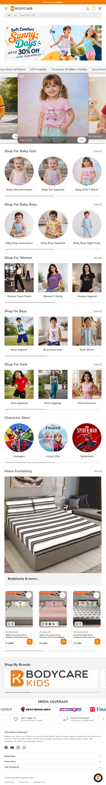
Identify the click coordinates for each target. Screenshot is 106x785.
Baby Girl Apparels (53, 189)
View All (98, 151)
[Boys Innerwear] (52, 331)
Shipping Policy (39, 782)
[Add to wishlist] (29, 595)
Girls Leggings (52, 403)
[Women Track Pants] (19, 277)
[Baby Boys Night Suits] (86, 224)
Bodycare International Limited (22, 778)
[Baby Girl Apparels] (52, 171)
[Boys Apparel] (19, 331)
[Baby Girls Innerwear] (19, 171)
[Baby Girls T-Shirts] (86, 171)
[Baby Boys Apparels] (52, 224)
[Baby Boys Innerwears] (19, 224)
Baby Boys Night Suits (86, 243)
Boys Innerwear (52, 349)
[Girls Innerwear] (86, 384)
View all (98, 470)
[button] (100, 8)
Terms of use (9, 782)
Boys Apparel (19, 349)
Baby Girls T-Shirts (86, 189)
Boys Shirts (87, 349)
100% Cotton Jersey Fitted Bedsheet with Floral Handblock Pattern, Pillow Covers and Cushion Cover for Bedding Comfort (51, 639)
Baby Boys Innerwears (19, 243)
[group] (53, 108)
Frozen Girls (53, 456)
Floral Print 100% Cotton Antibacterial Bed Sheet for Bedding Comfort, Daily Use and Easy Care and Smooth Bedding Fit (85, 639)
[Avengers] (19, 437)
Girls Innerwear (87, 403)
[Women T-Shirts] (52, 277)
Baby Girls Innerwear (19, 189)
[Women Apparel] (86, 277)
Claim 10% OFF (60, 2)
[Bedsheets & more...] (53, 524)
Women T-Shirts (53, 296)
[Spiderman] (86, 437)
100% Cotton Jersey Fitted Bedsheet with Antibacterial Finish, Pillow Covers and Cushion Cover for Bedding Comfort (19, 638)
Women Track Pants (19, 296)
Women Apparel (87, 296)
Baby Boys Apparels (53, 243)
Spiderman (86, 456)
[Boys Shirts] (86, 331)
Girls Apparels (19, 403)
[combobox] (53, 15)
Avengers (19, 456)
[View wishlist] (94, 8)
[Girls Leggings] (52, 384)
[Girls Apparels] (19, 384)
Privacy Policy (24, 782)
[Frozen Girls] (52, 437)
